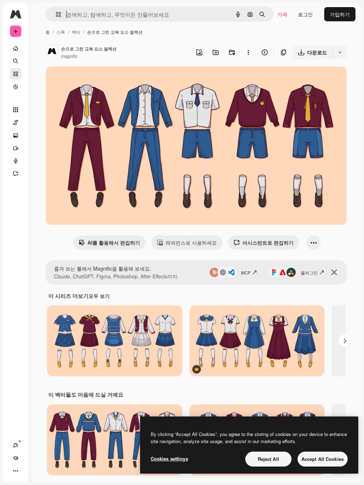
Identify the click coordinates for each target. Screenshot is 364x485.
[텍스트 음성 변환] (15, 161)
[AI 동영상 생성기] (15, 148)
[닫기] (334, 272)
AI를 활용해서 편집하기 (113, 242)
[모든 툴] (15, 109)
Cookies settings (169, 458)
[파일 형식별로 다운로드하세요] (340, 52)
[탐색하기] (15, 86)
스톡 (61, 32)
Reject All (268, 459)
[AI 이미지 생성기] (15, 135)
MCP (246, 272)
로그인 (305, 14)
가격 (282, 14)
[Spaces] (15, 122)
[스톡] (15, 74)
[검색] (15, 61)
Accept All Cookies (322, 459)
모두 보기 (99, 295)
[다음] (344, 340)
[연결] (15, 445)
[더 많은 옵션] (248, 52)
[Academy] (15, 458)
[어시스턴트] (15, 173)
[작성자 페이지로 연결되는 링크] (52, 52)
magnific (69, 56)
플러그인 (309, 272)
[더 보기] (15, 470)
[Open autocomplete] (55, 14)
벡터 (76, 32)
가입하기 (340, 14)
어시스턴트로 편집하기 (268, 242)
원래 (86, 80)
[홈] (15, 48)
